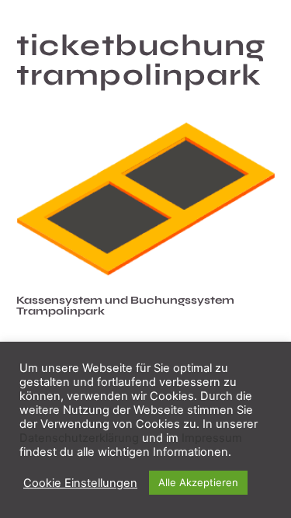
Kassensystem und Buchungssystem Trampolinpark (125, 306)
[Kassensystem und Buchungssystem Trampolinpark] (145, 198)
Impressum (212, 438)
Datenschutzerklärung (79, 438)
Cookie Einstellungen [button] (80, 483)
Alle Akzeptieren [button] (198, 482)
